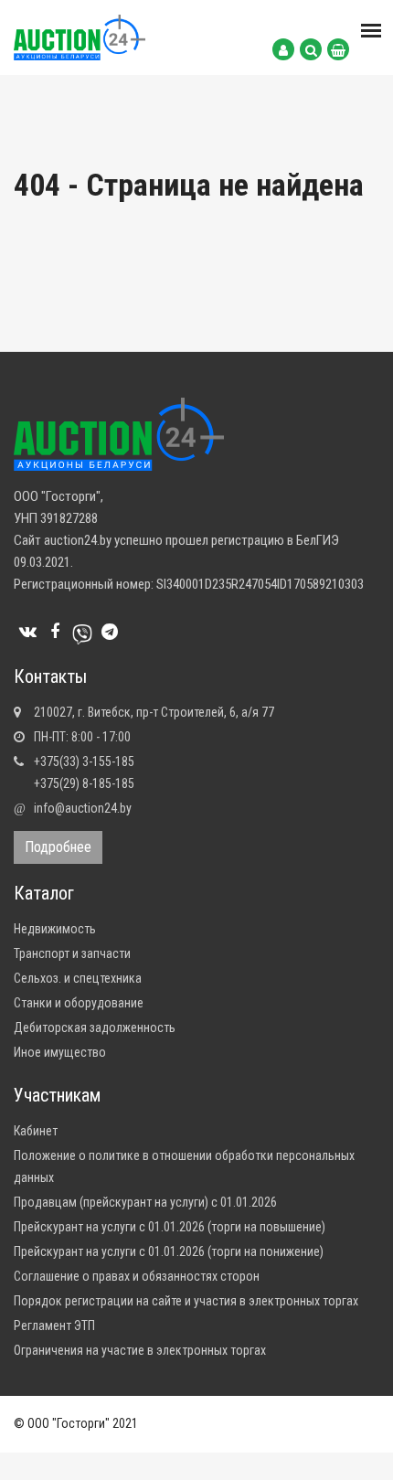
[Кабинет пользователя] (283, 49)
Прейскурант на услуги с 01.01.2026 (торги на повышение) (169, 1226)
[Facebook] (55, 631)
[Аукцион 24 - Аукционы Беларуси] (79, 36)
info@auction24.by (83, 808)
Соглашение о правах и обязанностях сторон (137, 1276)
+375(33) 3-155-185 (84, 761)
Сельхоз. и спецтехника (78, 978)
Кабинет (36, 1130)
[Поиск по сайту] (310, 49)
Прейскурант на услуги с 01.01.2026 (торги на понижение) (169, 1251)
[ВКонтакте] (27, 631)
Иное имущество (60, 1052)
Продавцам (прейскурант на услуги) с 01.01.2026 (145, 1202)
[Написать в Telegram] (109, 631)
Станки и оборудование (78, 1003)
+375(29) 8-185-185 (84, 783)
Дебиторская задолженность (94, 1027)
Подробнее (58, 847)
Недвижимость (55, 928)
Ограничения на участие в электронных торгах (140, 1350)
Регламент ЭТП (54, 1325)
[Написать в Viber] (82, 631)
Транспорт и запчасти (72, 953)
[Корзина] (338, 49)
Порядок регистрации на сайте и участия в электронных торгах (186, 1301)
